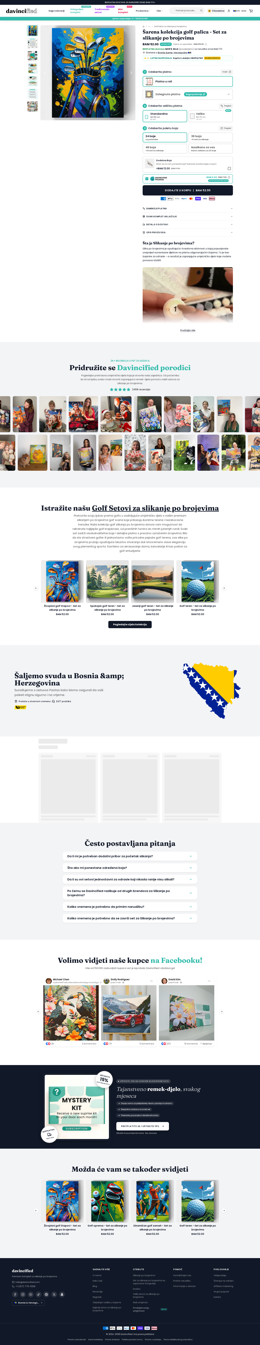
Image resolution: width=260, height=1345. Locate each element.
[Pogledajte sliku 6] (32, 93)
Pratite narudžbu (182, 1280)
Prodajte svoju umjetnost (149, 1309)
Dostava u (166, 52)
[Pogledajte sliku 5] (32, 81)
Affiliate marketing (223, 1286)
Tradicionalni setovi (104, 10)
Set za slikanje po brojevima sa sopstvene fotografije (149, 1282)
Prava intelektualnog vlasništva (178, 1339)
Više (158, 10)
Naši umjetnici (140, 1302)
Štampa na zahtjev (224, 1280)
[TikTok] (39, 1294)
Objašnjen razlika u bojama (107, 1302)
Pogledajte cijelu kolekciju (130, 624)
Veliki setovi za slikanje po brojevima (146, 1296)
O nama (97, 1275)
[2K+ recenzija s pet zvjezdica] (130, 433)
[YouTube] (31, 1294)
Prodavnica (142, 10)
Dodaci (136, 1288)
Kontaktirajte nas (182, 1275)
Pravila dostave (112, 1339)
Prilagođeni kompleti (80, 10)
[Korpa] (251, 11)
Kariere (217, 1297)
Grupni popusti (221, 1291)
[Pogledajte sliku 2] (32, 43)
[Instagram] (23, 1294)
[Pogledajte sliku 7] (32, 106)
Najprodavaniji (56, 10)
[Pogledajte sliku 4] (32, 68)
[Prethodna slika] (45, 73)
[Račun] (229, 11)
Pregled (227, 105)
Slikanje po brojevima (144, 1275)
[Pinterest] (46, 1294)
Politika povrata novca (132, 1339)
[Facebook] (15, 1294)
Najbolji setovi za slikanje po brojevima (107, 1309)
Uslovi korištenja (95, 1339)
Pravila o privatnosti (77, 1339)
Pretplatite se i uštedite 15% (140, 1126)
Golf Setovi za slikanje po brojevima (170, 26)
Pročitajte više (187, 330)
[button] (188, 164)
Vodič (225, 72)
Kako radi (97, 1280)
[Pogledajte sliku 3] (32, 56)
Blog (95, 1286)
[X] (54, 1294)
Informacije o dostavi (184, 1286)
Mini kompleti (125, 10)
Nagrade (97, 1297)
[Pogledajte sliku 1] (32, 30)
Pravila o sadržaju (153, 1339)
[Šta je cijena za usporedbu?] (206, 44)
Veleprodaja (220, 1275)
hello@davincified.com (28, 1282)
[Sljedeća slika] (131, 73)
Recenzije (98, 1291)
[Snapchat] (62, 1294)
